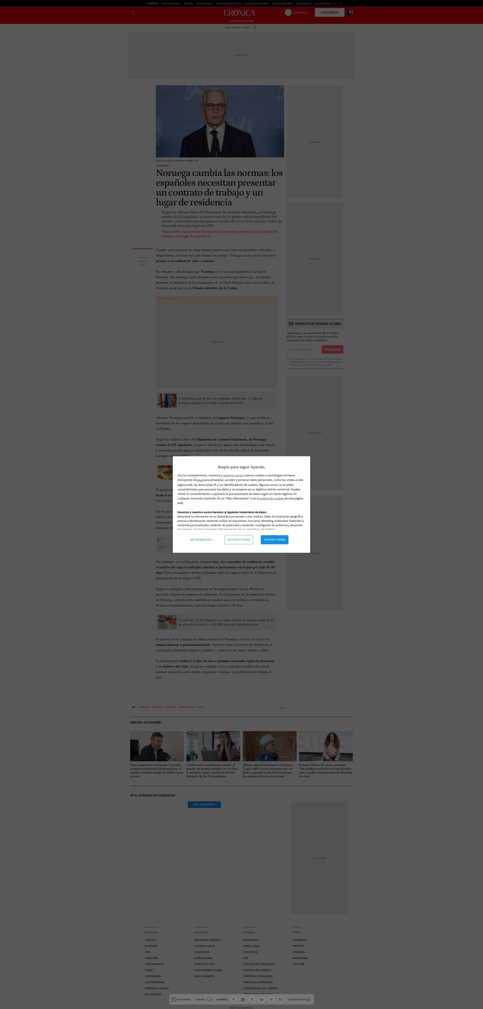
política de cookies (272, 498)
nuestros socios (233, 475)
